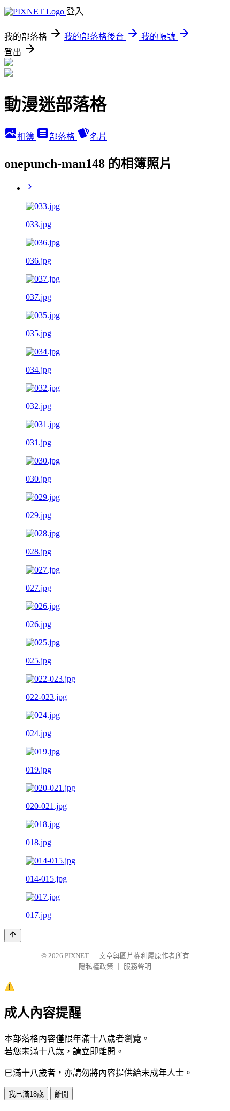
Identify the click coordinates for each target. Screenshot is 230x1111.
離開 (61, 1094)
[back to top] (12, 935)
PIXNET (77, 956)
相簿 (26, 136)
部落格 (63, 136)
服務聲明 (137, 966)
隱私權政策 (96, 966)
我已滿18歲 (26, 1094)
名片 (98, 136)
